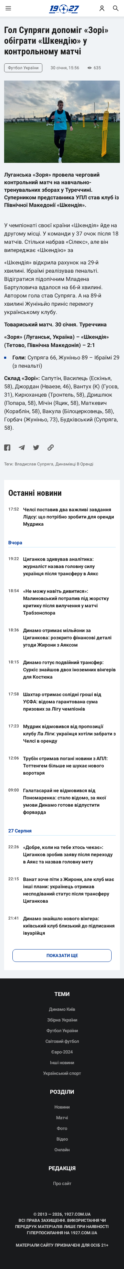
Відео (62, 1139)
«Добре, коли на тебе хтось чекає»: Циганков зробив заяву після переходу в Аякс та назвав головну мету (68, 854)
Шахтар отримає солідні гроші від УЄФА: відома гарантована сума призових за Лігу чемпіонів (62, 702)
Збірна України (62, 1019)
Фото (62, 1128)
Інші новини (62, 1062)
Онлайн (62, 1149)
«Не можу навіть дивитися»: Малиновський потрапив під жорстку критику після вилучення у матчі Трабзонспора (66, 602)
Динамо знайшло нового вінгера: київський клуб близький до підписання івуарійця (69, 926)
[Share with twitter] (36, 448)
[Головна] (62, 8)
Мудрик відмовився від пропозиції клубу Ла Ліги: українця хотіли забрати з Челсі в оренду (69, 734)
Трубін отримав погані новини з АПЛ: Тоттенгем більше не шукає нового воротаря (65, 766)
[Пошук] (115, 8)
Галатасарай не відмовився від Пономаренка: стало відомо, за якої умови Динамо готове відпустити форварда (64, 801)
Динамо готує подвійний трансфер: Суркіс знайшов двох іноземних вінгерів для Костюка (69, 670)
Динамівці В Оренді (74, 464)
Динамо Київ (62, 1009)
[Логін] (102, 8)
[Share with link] (51, 448)
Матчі (62, 1117)
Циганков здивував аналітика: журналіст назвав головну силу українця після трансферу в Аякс (60, 566)
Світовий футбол (62, 1041)
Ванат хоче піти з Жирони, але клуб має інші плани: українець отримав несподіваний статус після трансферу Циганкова (68, 890)
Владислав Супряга (34, 464)
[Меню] (15, 8)
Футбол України (62, 1030)
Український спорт (62, 1073)
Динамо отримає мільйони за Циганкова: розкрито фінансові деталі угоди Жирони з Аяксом (67, 638)
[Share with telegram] (22, 448)
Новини (62, 1107)
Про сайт (62, 1183)
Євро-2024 (62, 1052)
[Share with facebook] (7, 448)
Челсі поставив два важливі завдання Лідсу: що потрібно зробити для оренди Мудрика (68, 517)
